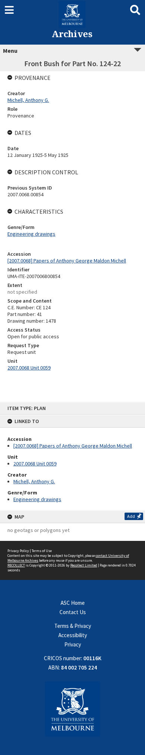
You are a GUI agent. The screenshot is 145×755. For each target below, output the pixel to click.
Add (131, 516)
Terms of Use (42, 550)
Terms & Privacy (72, 625)
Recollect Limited (83, 565)
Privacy (72, 644)
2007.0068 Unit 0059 (35, 463)
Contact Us (72, 612)
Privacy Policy (18, 550)
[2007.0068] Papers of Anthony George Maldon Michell (72, 445)
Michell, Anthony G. (34, 481)
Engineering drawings (37, 499)
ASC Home (73, 602)
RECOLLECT (16, 565)
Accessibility (72, 635)
